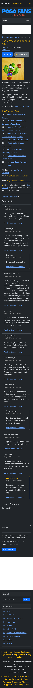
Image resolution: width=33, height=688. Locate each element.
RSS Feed (24, 679)
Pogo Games (6, 652)
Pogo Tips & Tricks (10, 629)
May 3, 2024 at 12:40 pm (14, 257)
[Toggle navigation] (27, 20)
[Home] (3, 37)
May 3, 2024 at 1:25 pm (12, 437)
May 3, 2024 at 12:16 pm (12, 360)
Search (26, 599)
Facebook (7, 682)
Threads (25, 682)
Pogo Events (8, 611)
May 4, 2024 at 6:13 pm (14, 481)
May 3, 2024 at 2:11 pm (12, 457)
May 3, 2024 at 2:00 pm (14, 413)
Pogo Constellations (11, 636)
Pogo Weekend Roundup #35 (18, 176)
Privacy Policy (17, 676)
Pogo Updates (9, 622)
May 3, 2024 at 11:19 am (12, 276)
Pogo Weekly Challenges (13, 618)
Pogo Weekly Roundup (12, 37)
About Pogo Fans (22, 685)
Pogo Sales (7, 640)
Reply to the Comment (13, 223)
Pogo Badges (8, 615)
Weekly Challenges (21, 652)
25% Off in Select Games (18, 140)
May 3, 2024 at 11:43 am (12, 313)
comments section (21, 106)
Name (5, 528)
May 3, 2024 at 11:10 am (12, 231)
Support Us (8, 685)
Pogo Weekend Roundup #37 (19, 180)
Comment (6, 508)
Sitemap (15, 679)
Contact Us (5, 676)
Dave (6, 47)
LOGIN (28, 3)
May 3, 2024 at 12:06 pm (12, 338)
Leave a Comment (9, 196)
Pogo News (7, 625)
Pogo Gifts (7, 643)
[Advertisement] (16, 29)
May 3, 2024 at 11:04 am (12, 209)
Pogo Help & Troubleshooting (15, 632)
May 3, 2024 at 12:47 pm (12, 387)
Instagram (16, 682)
